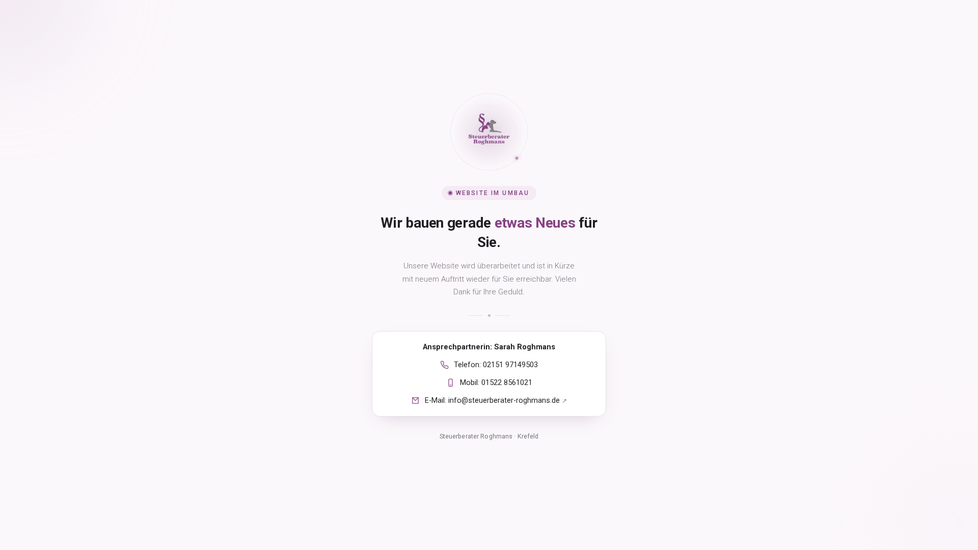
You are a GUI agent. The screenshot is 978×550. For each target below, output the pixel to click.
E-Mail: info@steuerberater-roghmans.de (496, 400)
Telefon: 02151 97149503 (496, 365)
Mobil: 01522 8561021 (496, 382)
